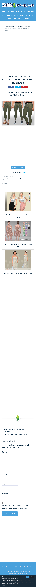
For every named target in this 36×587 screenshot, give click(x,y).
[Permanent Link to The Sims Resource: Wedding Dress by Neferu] (18, 269)
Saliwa (14, 179)
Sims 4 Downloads (18, 5)
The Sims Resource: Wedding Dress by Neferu (18, 273)
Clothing (10, 176)
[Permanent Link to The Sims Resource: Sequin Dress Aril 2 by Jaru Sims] (18, 240)
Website (5, 494)
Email (4, 484)
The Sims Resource (27, 179)
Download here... (18, 168)
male (6, 179)
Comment (5, 452)
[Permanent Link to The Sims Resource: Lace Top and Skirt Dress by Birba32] (18, 210)
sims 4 (19, 179)
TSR (24, 172)
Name (4, 475)
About (32, 577)
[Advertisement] (18, 54)
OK (27, 577)
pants (10, 179)
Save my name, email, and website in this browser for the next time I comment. (15, 507)
